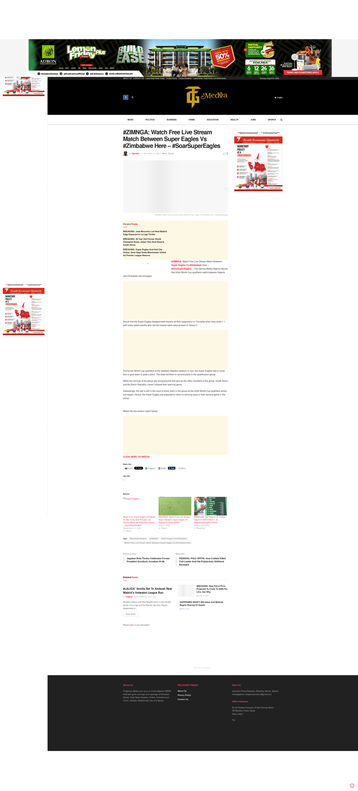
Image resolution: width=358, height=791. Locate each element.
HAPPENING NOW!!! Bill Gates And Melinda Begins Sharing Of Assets (201, 603)
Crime (192, 119)
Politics (150, 119)
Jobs (253, 119)
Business (171, 119)
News (130, 119)
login (132, 624)
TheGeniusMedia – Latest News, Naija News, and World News (202, 78)
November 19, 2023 (152, 153)
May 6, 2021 (185, 609)
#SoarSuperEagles (138, 538)
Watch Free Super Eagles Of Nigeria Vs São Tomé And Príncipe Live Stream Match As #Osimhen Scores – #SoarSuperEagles (139, 521)
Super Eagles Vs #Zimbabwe (174, 538)
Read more (131, 614)
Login (279, 97)
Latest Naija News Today (155, 78)
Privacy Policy (171, 78)
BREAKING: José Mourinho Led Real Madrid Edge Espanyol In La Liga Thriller (145, 233)
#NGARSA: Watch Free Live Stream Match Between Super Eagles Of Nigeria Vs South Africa (174, 519)
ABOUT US (127, 78)
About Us (182, 690)
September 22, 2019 (143, 597)
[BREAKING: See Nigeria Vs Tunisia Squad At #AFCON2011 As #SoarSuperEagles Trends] (210, 506)
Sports (272, 119)
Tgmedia (135, 153)
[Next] (148, 263)
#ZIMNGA (154, 538)
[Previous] (143, 263)
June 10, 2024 (203, 595)
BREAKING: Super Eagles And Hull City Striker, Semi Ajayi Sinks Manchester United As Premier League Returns (144, 252)
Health (234, 119)
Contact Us (183, 699)
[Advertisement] (84, 19)
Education (212, 119)
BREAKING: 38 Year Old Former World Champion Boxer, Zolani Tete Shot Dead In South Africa (143, 241)
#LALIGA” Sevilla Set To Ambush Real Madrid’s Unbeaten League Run (147, 590)
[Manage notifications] (352, 785)
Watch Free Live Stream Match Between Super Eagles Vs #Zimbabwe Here (157, 542)
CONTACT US (138, 78)
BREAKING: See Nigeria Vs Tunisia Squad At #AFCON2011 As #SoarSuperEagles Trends (209, 519)
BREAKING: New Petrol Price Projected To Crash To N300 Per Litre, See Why (212, 588)
